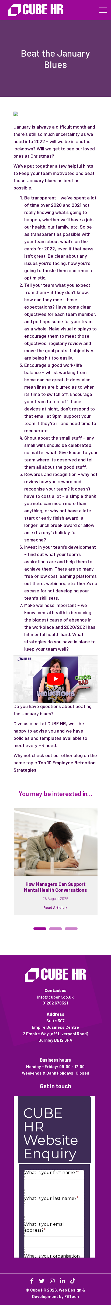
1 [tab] (39, 928)
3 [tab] (71, 928)
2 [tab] (55, 928)
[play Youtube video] (55, 679)
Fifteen (71, 1296)
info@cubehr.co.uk (55, 996)
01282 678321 (55, 1002)
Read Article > (55, 907)
